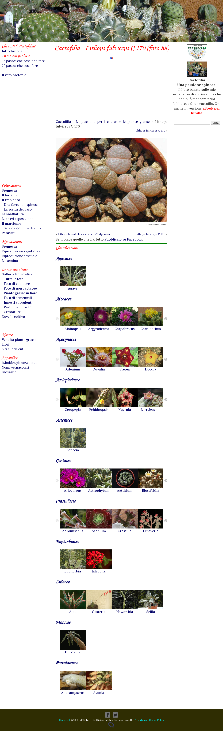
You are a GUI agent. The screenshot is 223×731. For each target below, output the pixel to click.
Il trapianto (11, 199)
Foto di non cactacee (20, 288)
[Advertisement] (111, 91)
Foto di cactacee (17, 283)
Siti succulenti (13, 349)
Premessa (9, 190)
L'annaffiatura (13, 214)
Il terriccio (10, 195)
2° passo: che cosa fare (20, 65)
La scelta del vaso (18, 209)
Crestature (12, 311)
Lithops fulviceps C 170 (150, 130)
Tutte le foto (14, 278)
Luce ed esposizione (17, 218)
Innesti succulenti (18, 302)
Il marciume (11, 223)
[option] (73, 278)
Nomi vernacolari (15, 367)
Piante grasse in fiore (20, 293)
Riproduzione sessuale (19, 255)
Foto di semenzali (18, 297)
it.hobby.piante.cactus (19, 362)
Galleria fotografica (17, 274)
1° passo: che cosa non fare (23, 60)
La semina (10, 260)
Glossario (9, 372)
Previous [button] (57, 319)
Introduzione (12, 51)
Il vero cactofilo (14, 75)
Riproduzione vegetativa (21, 251)
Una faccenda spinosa (21, 204)
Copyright (64, 720)
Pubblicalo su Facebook (123, 239)
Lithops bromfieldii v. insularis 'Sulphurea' (84, 234)
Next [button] (166, 319)
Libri (5, 344)
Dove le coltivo (13, 316)
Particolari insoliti (18, 307)
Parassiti (9, 232)
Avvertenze (141, 720)
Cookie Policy (156, 720)
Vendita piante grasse (19, 339)
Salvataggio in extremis (22, 228)
